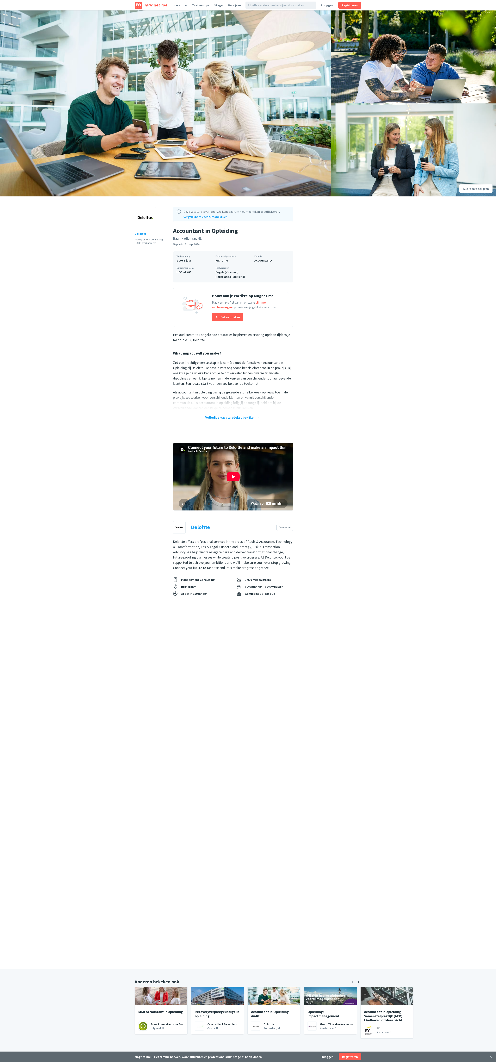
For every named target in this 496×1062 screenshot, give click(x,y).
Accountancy (263, 260)
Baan (177, 238)
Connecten (284, 527)
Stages (219, 5)
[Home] (151, 5)
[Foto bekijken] (165, 103)
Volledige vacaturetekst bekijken (230, 417)
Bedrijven (234, 5)
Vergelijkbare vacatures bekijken (205, 217)
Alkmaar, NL (193, 238)
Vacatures (181, 5)
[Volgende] (358, 982)
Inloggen (327, 5)
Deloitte (140, 234)
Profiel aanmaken (228, 317)
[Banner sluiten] (288, 293)
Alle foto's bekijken (476, 189)
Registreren (350, 5)
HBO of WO (184, 272)
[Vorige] (353, 982)
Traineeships (200, 5)
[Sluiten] (491, 1057)
